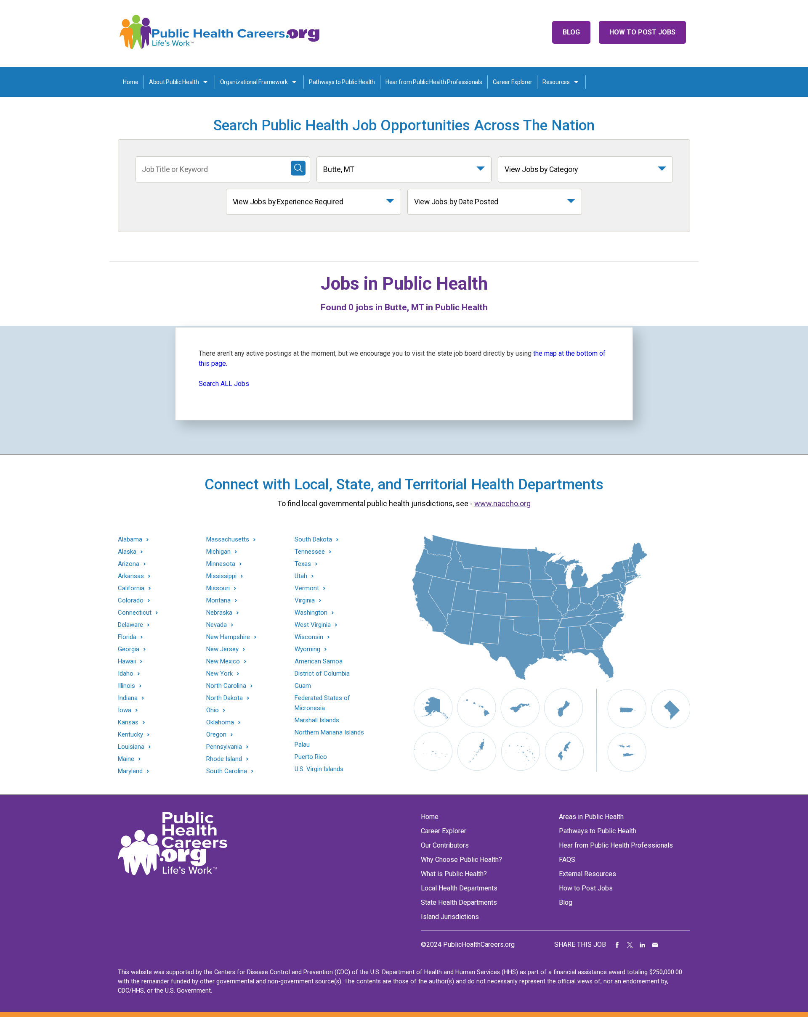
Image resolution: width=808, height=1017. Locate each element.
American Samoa (319, 661)
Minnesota (220, 564)
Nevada (216, 625)
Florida (127, 637)
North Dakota (224, 698)
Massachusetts (227, 539)
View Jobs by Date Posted (456, 202)
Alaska (127, 551)
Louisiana (131, 746)
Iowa (124, 710)
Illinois (126, 685)
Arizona (128, 564)
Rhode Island (224, 759)
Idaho (125, 673)
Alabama (130, 539)
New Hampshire (228, 637)
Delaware (130, 625)
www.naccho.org (502, 503)
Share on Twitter (630, 945)
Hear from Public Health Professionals (433, 82)
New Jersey (222, 649)
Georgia (128, 649)
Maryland (130, 771)
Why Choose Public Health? (461, 860)
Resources (555, 82)
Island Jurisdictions (450, 917)
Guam (303, 685)
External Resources (587, 874)
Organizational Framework (254, 82)
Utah (301, 576)
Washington (311, 612)
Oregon (216, 734)
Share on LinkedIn (643, 945)
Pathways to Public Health (342, 82)
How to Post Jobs (642, 32)
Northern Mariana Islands (329, 732)
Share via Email (655, 945)
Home (130, 82)
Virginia (305, 600)
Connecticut (135, 612)
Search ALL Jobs (224, 384)
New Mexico (223, 661)
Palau (302, 744)
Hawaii (127, 661)
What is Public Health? (454, 874)
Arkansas (131, 576)
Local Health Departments (459, 888)
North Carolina (226, 685)
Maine (126, 759)
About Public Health (174, 82)
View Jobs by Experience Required (288, 202)
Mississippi (221, 576)
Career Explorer (512, 82)
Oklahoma (220, 722)
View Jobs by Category (541, 169)
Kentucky (130, 734)
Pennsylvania (224, 746)
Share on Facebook (617, 945)
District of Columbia (322, 673)
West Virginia (313, 625)
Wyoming (307, 649)
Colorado (131, 600)
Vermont (307, 588)
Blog (571, 32)
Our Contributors (445, 845)
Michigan (218, 551)
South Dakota (313, 539)
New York (219, 673)
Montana (218, 600)
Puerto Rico (311, 757)
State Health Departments (459, 902)
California (131, 588)
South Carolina (226, 771)
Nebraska (219, 612)
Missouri (218, 588)
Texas (303, 564)
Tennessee (310, 551)
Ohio (212, 710)
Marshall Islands (317, 720)
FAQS (567, 860)
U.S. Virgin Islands (319, 769)
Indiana (128, 698)
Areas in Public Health (591, 817)
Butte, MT (338, 169)
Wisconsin (309, 637)
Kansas (128, 722)
